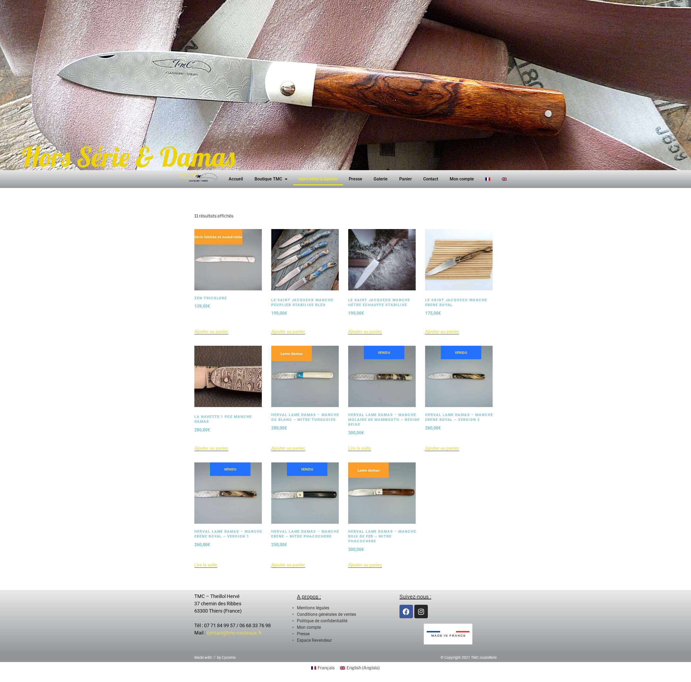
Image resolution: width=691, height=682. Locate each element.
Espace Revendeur (314, 640)
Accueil (236, 179)
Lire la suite (359, 448)
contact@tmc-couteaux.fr (234, 633)
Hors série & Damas (318, 179)
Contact (430, 179)
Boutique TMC (268, 179)
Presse (355, 179)
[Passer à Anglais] (504, 179)
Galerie (381, 179)
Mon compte (462, 179)
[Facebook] (406, 611)
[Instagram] (421, 611)
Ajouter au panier (211, 331)
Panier (405, 179)
